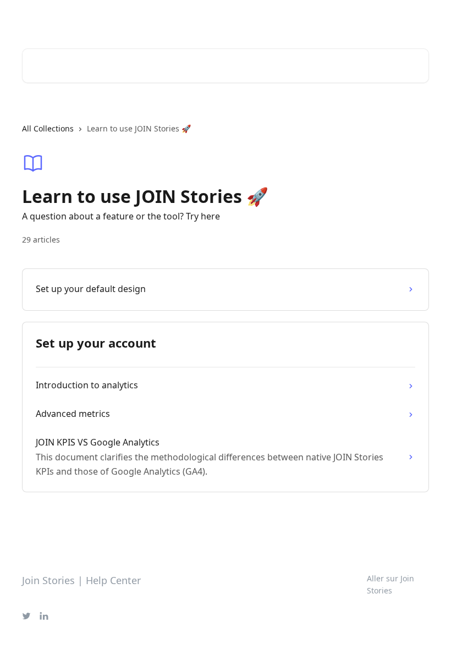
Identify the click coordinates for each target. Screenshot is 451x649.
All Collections (48, 128)
